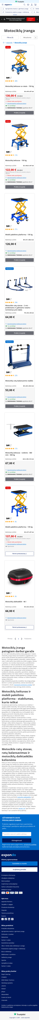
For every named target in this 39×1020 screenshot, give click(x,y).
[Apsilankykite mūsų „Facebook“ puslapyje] (6, 920)
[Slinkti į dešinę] (37, 19)
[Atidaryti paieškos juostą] (24, 5)
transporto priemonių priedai (23, 685)
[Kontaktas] (28, 4)
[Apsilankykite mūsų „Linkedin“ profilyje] (9, 920)
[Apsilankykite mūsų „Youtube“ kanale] (2, 920)
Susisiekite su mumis (19, 864)
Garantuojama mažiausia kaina (16, 103)
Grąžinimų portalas (19, 870)
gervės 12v (22, 808)
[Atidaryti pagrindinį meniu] (2, 5)
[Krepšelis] (35, 5)
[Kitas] (21, 638)
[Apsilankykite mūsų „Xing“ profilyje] (12, 920)
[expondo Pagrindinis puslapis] (3, 43)
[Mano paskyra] (32, 5)
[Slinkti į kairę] (1, 19)
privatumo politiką (30, 845)
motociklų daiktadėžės (24, 797)
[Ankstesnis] (15, 638)
